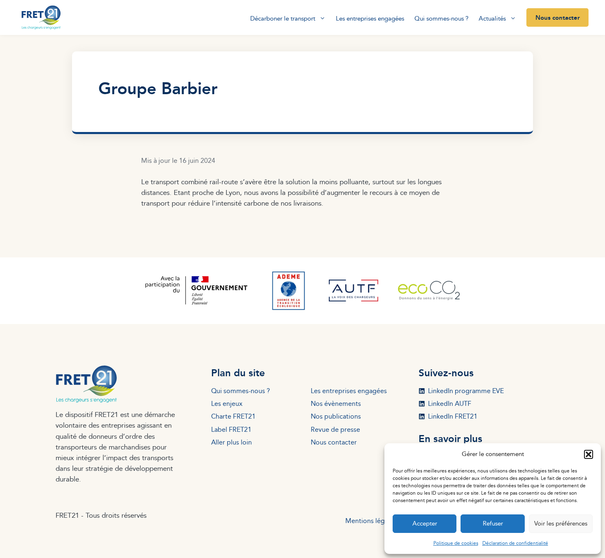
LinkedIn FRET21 (452, 416)
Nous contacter (557, 17)
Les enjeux (226, 403)
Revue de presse (335, 429)
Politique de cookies (455, 543)
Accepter (424, 523)
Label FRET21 (231, 429)
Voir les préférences (560, 523)
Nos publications (336, 416)
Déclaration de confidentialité (515, 543)
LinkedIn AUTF (449, 403)
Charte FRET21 (233, 416)
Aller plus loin (231, 442)
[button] (588, 454)
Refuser (493, 523)
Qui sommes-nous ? (441, 18)
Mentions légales (370, 521)
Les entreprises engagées (370, 18)
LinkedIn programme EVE (466, 391)
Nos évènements (336, 403)
